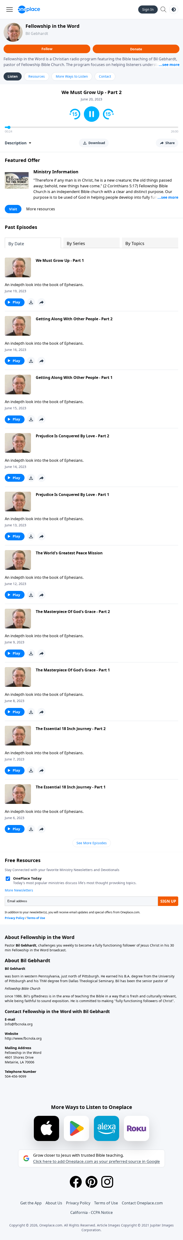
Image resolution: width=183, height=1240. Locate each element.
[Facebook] (76, 1182)
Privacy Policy (78, 1203)
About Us (54, 1203)
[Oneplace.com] (29, 9)
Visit (13, 209)
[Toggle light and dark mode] (173, 9)
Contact (105, 76)
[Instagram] (107, 1182)
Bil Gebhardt (36, 33)
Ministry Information (55, 171)
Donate (136, 49)
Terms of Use (106, 1203)
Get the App (31, 1203)
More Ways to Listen (72, 76)
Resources (36, 76)
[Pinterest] (91, 1182)
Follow (46, 49)
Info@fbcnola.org (19, 1024)
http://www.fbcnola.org (23, 1038)
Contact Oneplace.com (142, 1203)
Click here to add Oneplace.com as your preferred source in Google (96, 1161)
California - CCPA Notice (91, 1212)
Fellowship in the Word (52, 26)
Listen (13, 76)
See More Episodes (91, 843)
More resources (40, 209)
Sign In (148, 9)
